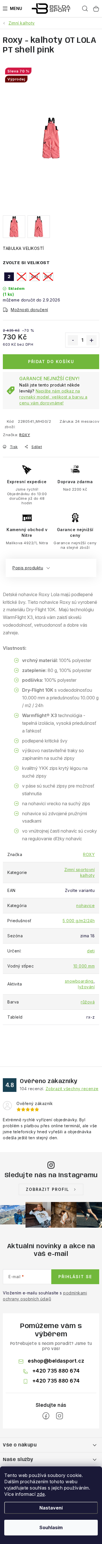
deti (91, 950)
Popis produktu (27, 567)
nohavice (85, 905)
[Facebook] (45, 1416)
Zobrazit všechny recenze (72, 1088)
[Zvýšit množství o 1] (91, 340)
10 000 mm (84, 966)
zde (41, 1494)
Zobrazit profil (47, 1189)
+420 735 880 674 (56, 1371)
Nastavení (51, 1508)
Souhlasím (51, 1527)
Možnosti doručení (29, 309)
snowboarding (79, 981)
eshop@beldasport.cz (56, 1361)
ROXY (24, 434)
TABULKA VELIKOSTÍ (23, 248)
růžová (88, 1001)
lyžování (86, 986)
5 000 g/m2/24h (79, 920)
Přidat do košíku (51, 361)
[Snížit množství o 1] (73, 340)
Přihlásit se (75, 1276)
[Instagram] (59, 1416)
